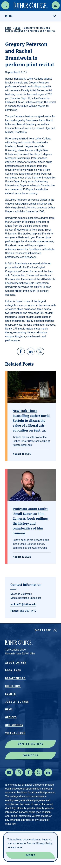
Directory (13, 686)
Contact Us (30, 755)
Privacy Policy (44, 843)
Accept (30, 855)
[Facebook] (29, 772)
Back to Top (43, 630)
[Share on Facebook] (21, 351)
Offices (11, 717)
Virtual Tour (15, 733)
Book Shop (13, 670)
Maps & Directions (30, 744)
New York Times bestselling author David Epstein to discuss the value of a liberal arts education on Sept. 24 (31, 420)
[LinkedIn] (48, 772)
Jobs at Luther (17, 701)
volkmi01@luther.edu (23, 604)
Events (10, 693)
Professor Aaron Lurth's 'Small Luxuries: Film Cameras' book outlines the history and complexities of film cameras (30, 520)
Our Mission (14, 725)
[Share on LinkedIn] (30, 351)
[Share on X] (40, 351)
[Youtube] (9, 772)
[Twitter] (38, 772)
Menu (9, 16)
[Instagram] (19, 772)
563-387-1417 (28, 610)
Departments (15, 678)
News (17, 28)
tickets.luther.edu (22, 444)
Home (8, 28)
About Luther (15, 662)
